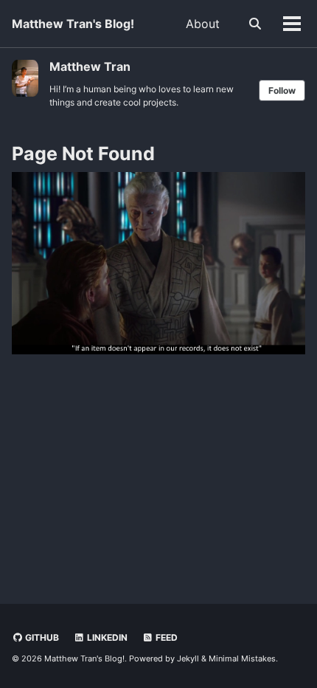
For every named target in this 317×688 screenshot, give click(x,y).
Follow (282, 90)
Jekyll (188, 658)
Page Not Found (83, 153)
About (203, 23)
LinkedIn (106, 637)
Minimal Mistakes (242, 658)
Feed (165, 637)
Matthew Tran (89, 66)
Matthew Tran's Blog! (73, 23)
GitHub (41, 637)
